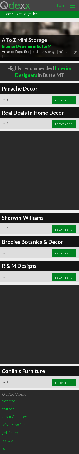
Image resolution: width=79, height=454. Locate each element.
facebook (9, 401)
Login (61, 5)
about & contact (15, 416)
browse (8, 440)
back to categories (21, 13)
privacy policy (13, 424)
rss (4, 448)
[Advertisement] (39, 170)
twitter (8, 408)
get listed (10, 432)
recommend (63, 100)
